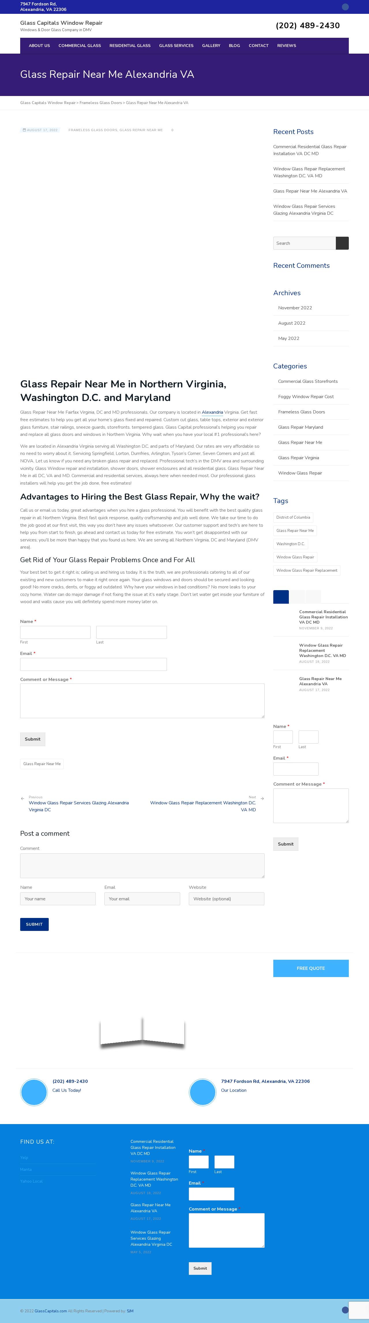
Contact (259, 45)
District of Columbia (293, 517)
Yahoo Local (31, 1181)
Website (197, 887)
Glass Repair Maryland (300, 427)
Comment (29, 848)
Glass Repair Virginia (298, 458)
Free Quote (311, 968)
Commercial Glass (80, 45)
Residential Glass (130, 45)
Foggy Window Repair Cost (306, 397)
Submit (33, 739)
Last (99, 642)
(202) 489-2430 (308, 25)
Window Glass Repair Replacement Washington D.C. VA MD (203, 806)
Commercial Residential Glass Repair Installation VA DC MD (310, 150)
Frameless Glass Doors (93, 130)
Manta (26, 1169)
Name (28, 622)
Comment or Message (46, 680)
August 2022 (292, 323)
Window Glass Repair (300, 473)
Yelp (24, 1157)
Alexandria (212, 412)
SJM (130, 1311)
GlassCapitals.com (51, 1311)
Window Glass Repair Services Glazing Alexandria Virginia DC (79, 804)
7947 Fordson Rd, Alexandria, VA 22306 (43, 7)
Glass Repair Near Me (141, 130)
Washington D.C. (290, 544)
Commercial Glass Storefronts (308, 381)
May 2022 (289, 338)
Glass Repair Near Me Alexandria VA (310, 191)
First (24, 642)
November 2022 (295, 308)
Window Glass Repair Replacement (306, 570)
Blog (234, 45)
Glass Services (176, 45)
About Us (39, 45)
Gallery (211, 45)
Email (27, 654)
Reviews (286, 45)
